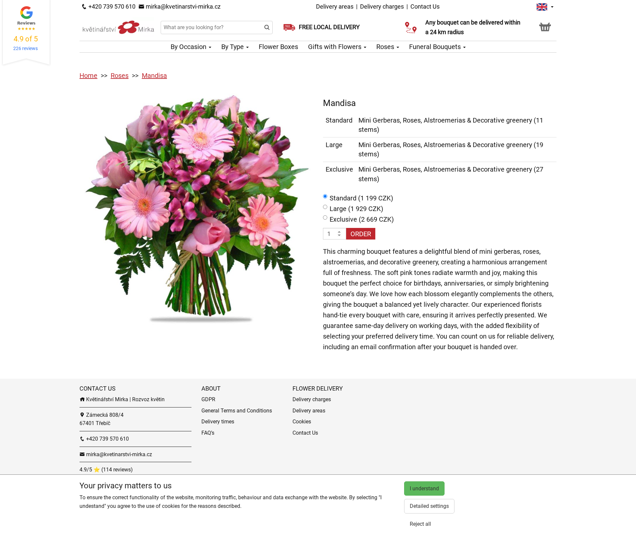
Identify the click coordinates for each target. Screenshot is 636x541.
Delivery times (217, 421)
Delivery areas (334, 6)
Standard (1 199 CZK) (361, 198)
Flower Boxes (278, 47)
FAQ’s (207, 433)
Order (360, 234)
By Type (233, 47)
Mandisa (154, 76)
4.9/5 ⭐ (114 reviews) (106, 469)
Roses (386, 47)
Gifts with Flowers (335, 47)
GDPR (208, 399)
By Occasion (189, 47)
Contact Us (425, 6)
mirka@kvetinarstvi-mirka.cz (182, 6)
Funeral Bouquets (435, 47)
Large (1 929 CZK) (356, 209)
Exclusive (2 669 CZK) (362, 219)
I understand (424, 488)
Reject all (420, 524)
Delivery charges (382, 6)
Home (88, 76)
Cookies (301, 421)
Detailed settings (429, 506)
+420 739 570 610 (111, 6)
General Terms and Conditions (236, 410)
